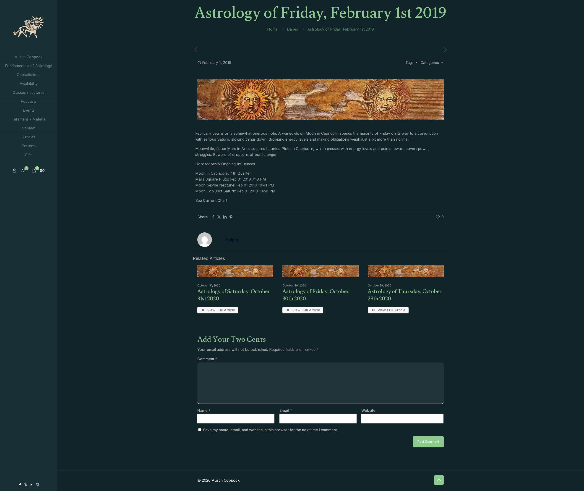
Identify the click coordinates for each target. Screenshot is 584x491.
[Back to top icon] (439, 480)
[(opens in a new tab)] (445, 49)
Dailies (292, 29)
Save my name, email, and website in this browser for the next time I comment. (270, 430)
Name (204, 410)
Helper (232, 239)
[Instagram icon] (37, 485)
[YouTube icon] (31, 485)
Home (272, 29)
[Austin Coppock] (28, 26)
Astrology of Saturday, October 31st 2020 (233, 296)
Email (285, 410)
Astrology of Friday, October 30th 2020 (315, 296)
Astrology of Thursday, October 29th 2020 (405, 296)
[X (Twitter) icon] (26, 485)
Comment (207, 359)
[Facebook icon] (20, 485)
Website (368, 410)
